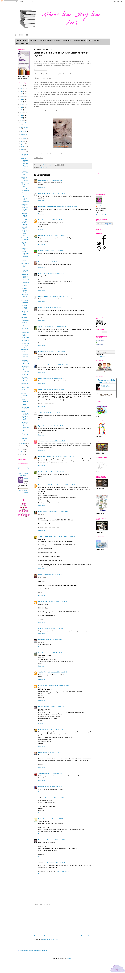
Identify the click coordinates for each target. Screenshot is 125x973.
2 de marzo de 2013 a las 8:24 (53, 628)
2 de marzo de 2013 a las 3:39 (53, 574)
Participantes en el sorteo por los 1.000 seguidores (25, 343)
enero (23, 446)
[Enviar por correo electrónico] (56, 165)
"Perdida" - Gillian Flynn (24, 313)
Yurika (40, 819)
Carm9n (40, 471)
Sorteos (23, 261)
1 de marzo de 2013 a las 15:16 (52, 220)
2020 (21, 102)
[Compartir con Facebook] (62, 165)
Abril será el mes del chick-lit (24, 296)
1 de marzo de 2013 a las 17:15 (55, 351)
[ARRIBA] (117, 969)
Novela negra (66, 40)
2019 (21, 104)
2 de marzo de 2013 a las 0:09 (66, 536)
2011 (21, 452)
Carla (40, 653)
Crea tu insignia (99, 344)
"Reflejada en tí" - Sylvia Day (25, 172)
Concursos (44, 167)
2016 (21, 112)
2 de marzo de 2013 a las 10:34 (58, 672)
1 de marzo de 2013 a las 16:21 (52, 307)
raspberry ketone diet (63, 871)
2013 (21, 120)
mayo (23, 146)
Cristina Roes (42, 672)
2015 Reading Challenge (23, 474)
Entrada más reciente (40, 936)
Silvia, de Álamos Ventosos (47, 536)
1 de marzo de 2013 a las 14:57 (67, 206)
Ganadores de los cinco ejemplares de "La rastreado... (25, 253)
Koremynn (41, 840)
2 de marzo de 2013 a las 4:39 (57, 601)
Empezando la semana (25, 238)
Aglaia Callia (42, 326)
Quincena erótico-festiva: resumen (24, 222)
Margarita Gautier (100, 340)
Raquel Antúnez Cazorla (46, 456)
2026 (21, 85)
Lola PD (40, 273)
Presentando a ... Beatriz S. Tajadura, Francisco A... (25, 353)
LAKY (99, 206)
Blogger (69, 958)
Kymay (40, 426)
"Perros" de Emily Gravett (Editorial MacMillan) (25, 198)
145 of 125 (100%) (22, 490)
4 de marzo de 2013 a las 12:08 (53, 729)
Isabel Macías (42, 511)
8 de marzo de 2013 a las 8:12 (54, 798)
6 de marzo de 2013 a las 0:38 (52, 773)
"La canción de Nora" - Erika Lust (25, 362)
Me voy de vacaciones (25, 190)
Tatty (40, 220)
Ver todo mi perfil (101, 215)
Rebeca (40, 706)
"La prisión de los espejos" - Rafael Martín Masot (25, 231)
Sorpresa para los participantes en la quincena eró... (25, 321)
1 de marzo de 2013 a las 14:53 (55, 193)
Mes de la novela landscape (25, 178)
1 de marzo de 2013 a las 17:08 (57, 326)
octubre (23, 131)
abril (22, 149)
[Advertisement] (62, 920)
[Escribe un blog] (58, 165)
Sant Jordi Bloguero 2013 (24, 243)
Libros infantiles (93, 40)
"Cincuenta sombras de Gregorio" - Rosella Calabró (25, 304)
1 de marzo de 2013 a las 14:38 (52, 180)
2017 (21, 110)
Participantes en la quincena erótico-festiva (25, 401)
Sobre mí (33, 40)
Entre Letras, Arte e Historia (47, 206)
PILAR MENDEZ (43, 685)
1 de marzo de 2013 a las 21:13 (56, 441)
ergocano (41, 639)
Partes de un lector (25, 155)
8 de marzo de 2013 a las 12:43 (53, 819)
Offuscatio (41, 441)
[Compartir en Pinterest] (63, 165)
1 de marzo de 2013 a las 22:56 (58, 511)
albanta (40, 628)
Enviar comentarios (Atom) (50, 939)
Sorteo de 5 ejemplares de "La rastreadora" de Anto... (25, 426)
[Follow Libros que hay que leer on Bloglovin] (104, 225)
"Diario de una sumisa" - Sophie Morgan (24, 288)
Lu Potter (41, 351)
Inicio (64, 936)
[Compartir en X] (60, 165)
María (40, 307)
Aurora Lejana (43, 365)
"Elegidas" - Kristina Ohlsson (24, 215)
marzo (23, 152)
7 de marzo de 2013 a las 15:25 (52, 786)
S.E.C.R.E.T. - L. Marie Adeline (25, 378)
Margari (40, 250)
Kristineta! (41, 235)
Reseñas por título (22, 43)
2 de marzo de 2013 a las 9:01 (54, 639)
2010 (21, 454)
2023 (21, 93)
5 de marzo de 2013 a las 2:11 (52, 752)
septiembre (24, 134)
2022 (21, 96)
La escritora (104, 385)
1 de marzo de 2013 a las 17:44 (54, 378)
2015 (21, 115)
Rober (40, 752)
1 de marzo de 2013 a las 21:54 (54, 471)
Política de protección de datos (49, 40)
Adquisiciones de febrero (25, 389)
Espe (40, 180)
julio (22, 141)
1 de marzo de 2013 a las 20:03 (52, 412)
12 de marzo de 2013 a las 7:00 (55, 863)
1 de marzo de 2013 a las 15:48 (54, 262)
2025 (21, 88)
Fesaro (40, 729)
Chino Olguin (42, 601)
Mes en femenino (24, 394)
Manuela (41, 262)
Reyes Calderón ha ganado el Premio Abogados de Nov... (25, 415)
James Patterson (106, 386)
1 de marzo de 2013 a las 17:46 (54, 389)
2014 (21, 118)
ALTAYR (41, 378)
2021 (21, 99)
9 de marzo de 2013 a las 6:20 (55, 840)
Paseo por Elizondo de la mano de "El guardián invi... (24, 163)
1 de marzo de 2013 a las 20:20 (53, 426)
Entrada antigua (86, 936)
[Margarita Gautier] (96, 342)
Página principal (21, 40)
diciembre (24, 123)
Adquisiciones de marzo (25, 184)
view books (26, 492)
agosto (23, 138)
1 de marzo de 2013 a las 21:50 (65, 456)
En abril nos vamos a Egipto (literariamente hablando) (25, 278)
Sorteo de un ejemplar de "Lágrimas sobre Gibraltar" (25, 370)
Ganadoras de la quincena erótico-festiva (24, 207)
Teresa (40, 773)
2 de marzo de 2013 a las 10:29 (52, 653)
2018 (21, 107)
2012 (21, 449)
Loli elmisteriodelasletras (46, 485)
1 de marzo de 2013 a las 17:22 (58, 365)
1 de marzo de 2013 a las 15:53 (54, 273)
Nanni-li (40, 574)
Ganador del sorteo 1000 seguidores (25, 335)
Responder (41, 187)
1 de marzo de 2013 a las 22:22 (65, 485)
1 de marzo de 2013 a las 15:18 (56, 235)
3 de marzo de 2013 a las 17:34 (54, 706)
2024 (21, 91)
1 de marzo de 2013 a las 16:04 (58, 296)
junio (23, 144)
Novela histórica (79, 40)
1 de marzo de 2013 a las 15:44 (54, 250)
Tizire (40, 412)
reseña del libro (65, 111)
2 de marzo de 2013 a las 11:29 (59, 685)
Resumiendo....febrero (25, 408)
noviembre (24, 127)
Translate (102, 356)
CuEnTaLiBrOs (43, 296)
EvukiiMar (41, 193)
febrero (23, 443)
